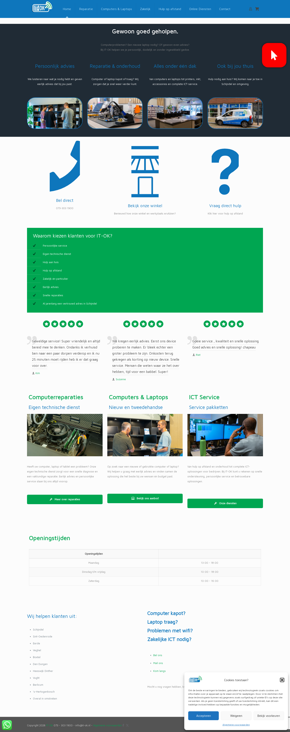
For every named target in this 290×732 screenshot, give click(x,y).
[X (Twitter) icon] (127, 725)
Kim (38, 373)
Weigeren (236, 715)
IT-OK (49, 725)
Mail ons (158, 663)
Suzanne (121, 379)
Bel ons (157, 655)
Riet (198, 354)
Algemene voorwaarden (236, 724)
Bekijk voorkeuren (268, 715)
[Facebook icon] (123, 725)
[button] (282, 680)
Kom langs (159, 670)
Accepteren (203, 715)
